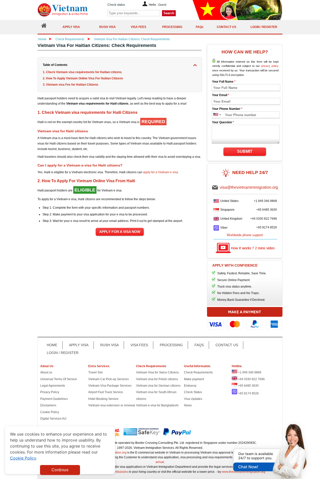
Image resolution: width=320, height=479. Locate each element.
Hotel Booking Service (103, 399)
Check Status (193, 392)
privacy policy (269, 65)
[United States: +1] (215, 115)
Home (42, 39)
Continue (60, 470)
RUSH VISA (109, 345)
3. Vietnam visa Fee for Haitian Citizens (70, 84)
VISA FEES (139, 345)
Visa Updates (193, 399)
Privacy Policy (49, 392)
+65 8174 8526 (266, 227)
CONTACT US (227, 345)
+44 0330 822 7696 (263, 218)
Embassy (190, 385)
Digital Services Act (53, 418)
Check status (116, 4)
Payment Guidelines (54, 399)
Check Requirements (70, 39)
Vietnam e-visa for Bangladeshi (157, 405)
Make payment (194, 379)
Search (169, 13)
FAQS (199, 345)
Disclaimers (48, 405)
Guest (162, 4)
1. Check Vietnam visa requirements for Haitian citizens (82, 72)
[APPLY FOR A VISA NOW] (120, 232)
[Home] (44, 27)
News (188, 405)
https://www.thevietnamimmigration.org (71, 10)
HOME (52, 345)
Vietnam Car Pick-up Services (108, 379)
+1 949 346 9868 (265, 201)
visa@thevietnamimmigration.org (249, 187)
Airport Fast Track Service (105, 392)
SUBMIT (244, 151)
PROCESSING (171, 345)
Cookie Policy (49, 412)
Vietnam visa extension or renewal (111, 405)
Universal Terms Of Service (58, 379)
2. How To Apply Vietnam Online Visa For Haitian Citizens (83, 78)
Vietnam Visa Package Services (110, 385)
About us (46, 372)
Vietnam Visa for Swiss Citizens (157, 372)
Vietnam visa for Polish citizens (157, 379)
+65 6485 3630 (266, 209)
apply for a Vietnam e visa (160, 172)
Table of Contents (55, 65)
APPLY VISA (78, 345)
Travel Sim (95, 372)
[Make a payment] (244, 320)
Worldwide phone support (245, 235)
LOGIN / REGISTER (62, 353)
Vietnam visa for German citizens (158, 385)
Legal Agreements (52, 385)
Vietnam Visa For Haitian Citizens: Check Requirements (132, 39)
